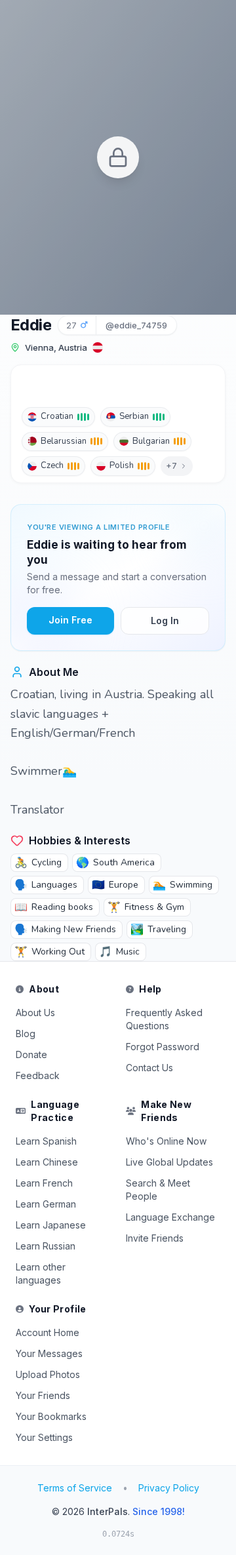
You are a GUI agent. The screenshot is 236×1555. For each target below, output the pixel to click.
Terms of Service (74, 1487)
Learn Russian (45, 1245)
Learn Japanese (51, 1224)
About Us (35, 1012)
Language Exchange (170, 1217)
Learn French (44, 1183)
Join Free (70, 619)
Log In (165, 620)
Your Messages (49, 1353)
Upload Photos (48, 1374)
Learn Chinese (47, 1162)
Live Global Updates (169, 1162)
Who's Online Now (166, 1141)
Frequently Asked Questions (164, 1019)
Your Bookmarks (51, 1416)
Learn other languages (41, 1273)
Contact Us (149, 1067)
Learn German (46, 1204)
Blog (25, 1033)
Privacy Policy (168, 1487)
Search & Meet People (158, 1189)
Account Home (47, 1332)
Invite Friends (155, 1238)
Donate (31, 1054)
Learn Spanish (46, 1141)
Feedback (38, 1075)
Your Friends (43, 1395)
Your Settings (44, 1437)
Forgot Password (162, 1046)
